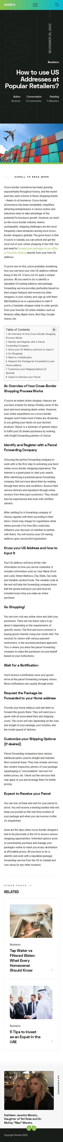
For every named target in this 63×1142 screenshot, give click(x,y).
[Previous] (29, 1128)
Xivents (9, 5)
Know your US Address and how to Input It (30, 349)
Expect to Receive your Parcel (24, 377)
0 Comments (34, 101)
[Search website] (57, 5)
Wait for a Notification (20, 357)
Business (53, 62)
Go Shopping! (15, 353)
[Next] (34, 1128)
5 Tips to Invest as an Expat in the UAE (25, 1036)
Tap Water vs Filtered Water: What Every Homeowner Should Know (22, 960)
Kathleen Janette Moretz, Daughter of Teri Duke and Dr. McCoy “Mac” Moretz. (23, 1119)
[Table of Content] (54, 330)
